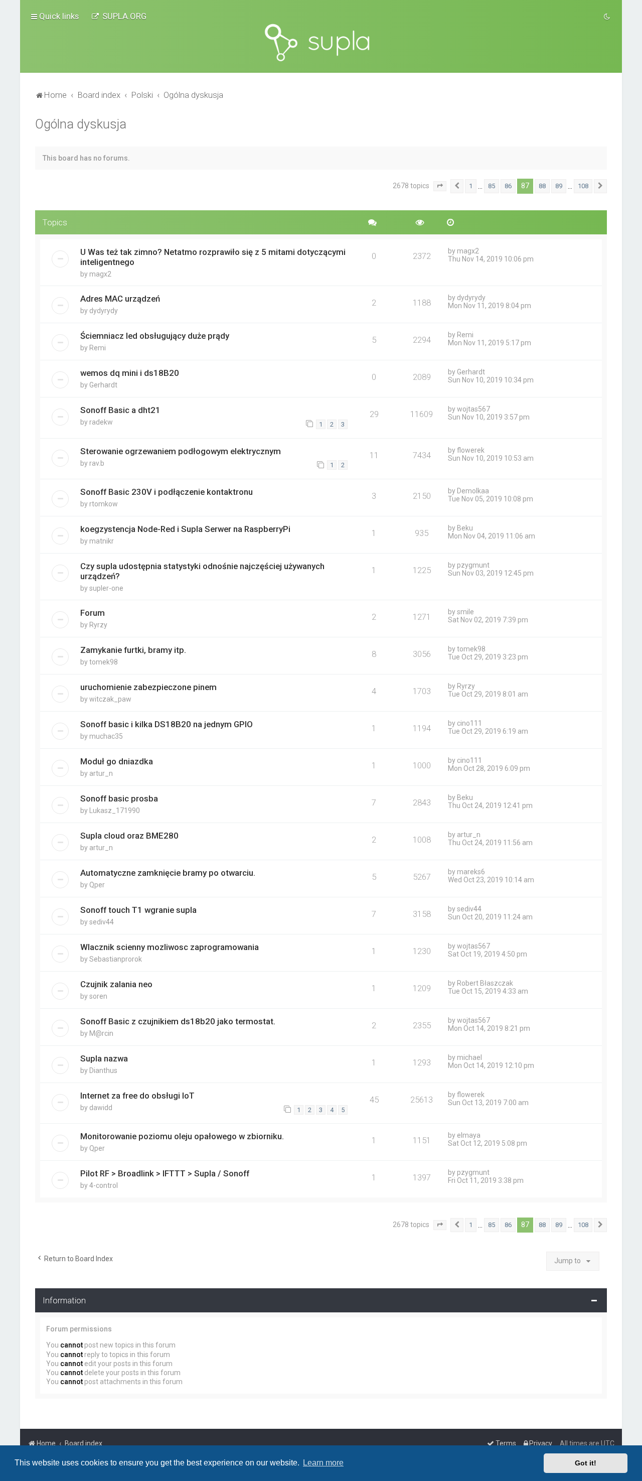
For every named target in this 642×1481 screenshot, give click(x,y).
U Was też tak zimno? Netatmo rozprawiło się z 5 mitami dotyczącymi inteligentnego (213, 257)
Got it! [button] (585, 1463)
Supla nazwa (104, 1058)
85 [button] (491, 186)
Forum (92, 613)
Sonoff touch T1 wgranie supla (138, 910)
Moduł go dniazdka (116, 761)
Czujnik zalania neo (116, 984)
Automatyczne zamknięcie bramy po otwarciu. (167, 873)
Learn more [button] (323, 1462)
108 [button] (583, 186)
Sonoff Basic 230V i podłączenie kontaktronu (166, 492)
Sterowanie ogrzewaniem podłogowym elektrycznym (180, 451)
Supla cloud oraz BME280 (129, 836)
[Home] (321, 43)
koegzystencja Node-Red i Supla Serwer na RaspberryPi (185, 529)
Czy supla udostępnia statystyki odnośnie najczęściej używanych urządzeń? (202, 571)
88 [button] (542, 186)
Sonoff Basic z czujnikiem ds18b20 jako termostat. (177, 1021)
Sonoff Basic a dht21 (120, 410)
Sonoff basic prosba (119, 798)
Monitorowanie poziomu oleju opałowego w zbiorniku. (182, 1136)
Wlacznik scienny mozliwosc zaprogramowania (169, 947)
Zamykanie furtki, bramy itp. (133, 650)
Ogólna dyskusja (80, 124)
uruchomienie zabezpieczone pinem (148, 687)
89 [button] (558, 186)
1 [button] (470, 186)
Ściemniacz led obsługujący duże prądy (154, 336)
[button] (439, 186)
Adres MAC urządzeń (120, 299)
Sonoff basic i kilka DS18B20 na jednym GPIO (166, 724)
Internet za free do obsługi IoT (137, 1096)
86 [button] (508, 186)
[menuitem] (119, 16)
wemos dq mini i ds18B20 (129, 373)
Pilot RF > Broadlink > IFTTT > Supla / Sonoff (164, 1173)
